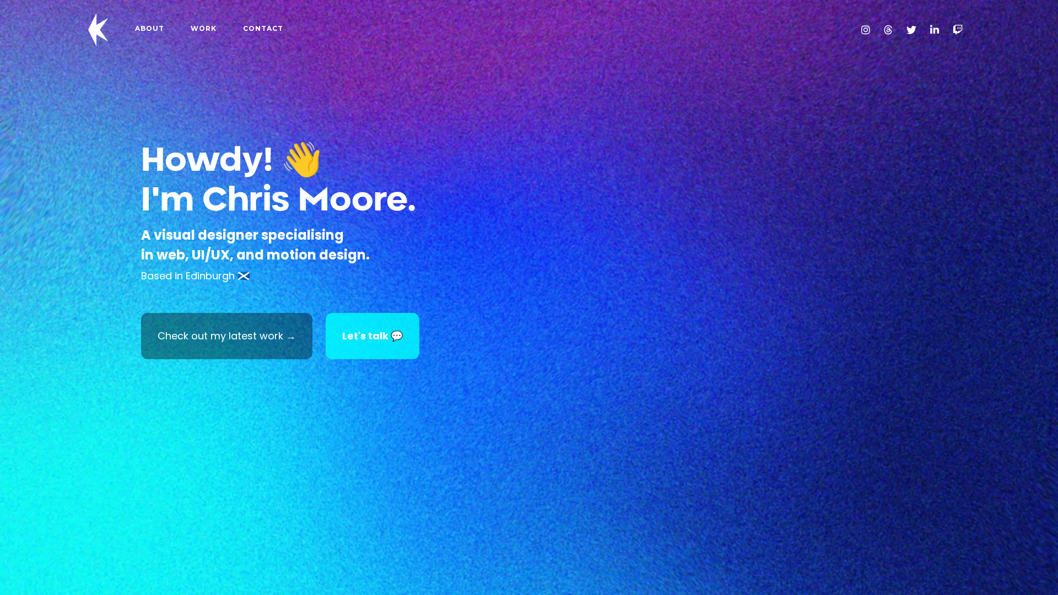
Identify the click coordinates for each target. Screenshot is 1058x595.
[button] (22, 297)
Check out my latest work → (227, 336)
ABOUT (149, 28)
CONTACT (263, 28)
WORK (204, 28)
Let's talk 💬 (372, 336)
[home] (98, 29)
